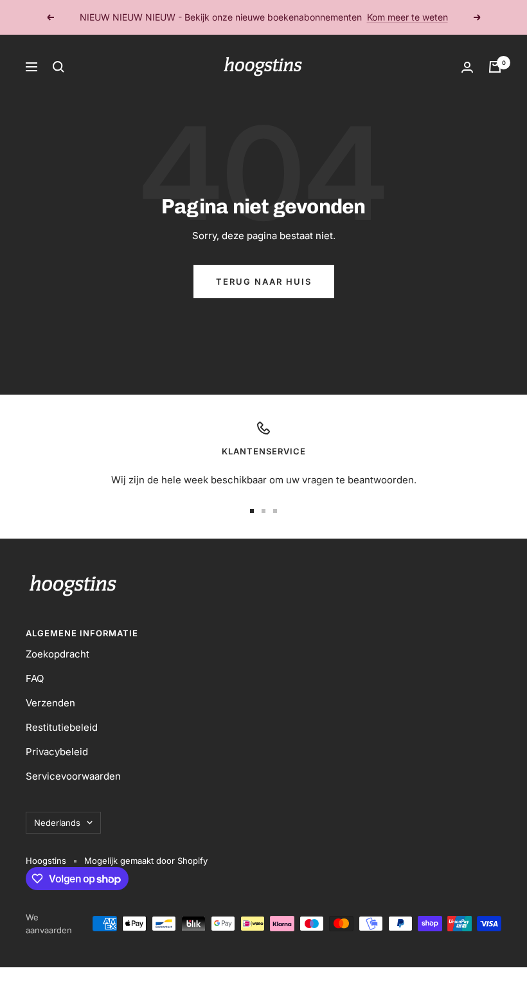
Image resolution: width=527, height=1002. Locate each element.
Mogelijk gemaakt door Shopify (146, 860)
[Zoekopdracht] (58, 67)
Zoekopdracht (57, 654)
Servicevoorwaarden (73, 776)
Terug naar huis (264, 281)
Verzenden (50, 703)
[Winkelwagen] (494, 67)
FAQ (35, 678)
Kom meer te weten (407, 17)
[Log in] (467, 67)
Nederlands (57, 823)
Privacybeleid (57, 752)
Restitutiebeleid (62, 727)
